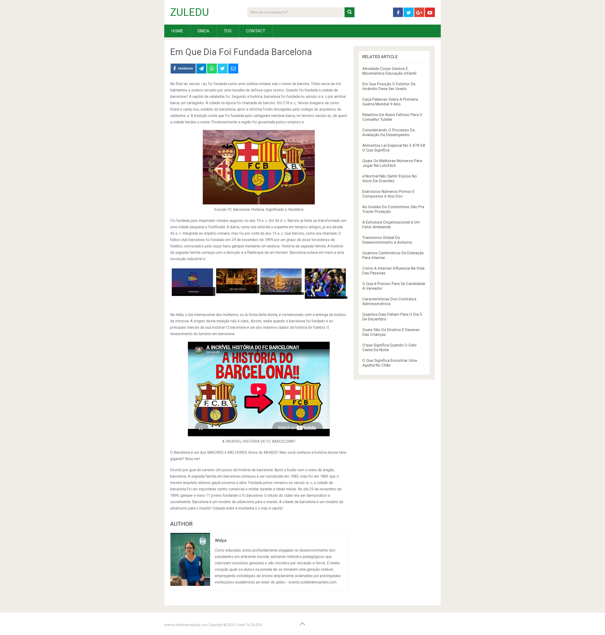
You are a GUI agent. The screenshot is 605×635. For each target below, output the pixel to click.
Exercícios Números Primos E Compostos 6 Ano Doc (388, 194)
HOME (177, 30)
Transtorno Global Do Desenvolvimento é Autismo (387, 240)
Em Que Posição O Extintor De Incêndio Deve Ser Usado (388, 86)
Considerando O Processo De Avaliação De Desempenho (388, 132)
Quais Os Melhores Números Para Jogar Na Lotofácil (392, 163)
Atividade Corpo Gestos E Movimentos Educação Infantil (389, 71)
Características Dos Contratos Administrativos (389, 301)
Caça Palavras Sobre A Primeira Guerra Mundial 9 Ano (390, 101)
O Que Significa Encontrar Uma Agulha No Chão (389, 362)
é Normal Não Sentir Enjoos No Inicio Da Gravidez (389, 178)
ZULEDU (189, 12)
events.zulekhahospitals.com (186, 625)
